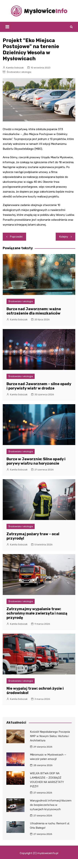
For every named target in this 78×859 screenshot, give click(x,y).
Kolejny (63, 236)
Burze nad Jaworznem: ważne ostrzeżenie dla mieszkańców (34, 311)
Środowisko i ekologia (19, 72)
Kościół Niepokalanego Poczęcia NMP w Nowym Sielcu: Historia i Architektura (50, 736)
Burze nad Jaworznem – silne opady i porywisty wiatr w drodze (39, 386)
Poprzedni (16, 236)
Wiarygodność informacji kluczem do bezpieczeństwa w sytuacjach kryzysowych (50, 805)
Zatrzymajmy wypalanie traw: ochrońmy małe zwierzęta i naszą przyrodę (37, 613)
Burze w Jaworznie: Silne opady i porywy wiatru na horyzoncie (36, 461)
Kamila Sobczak (15, 67)
